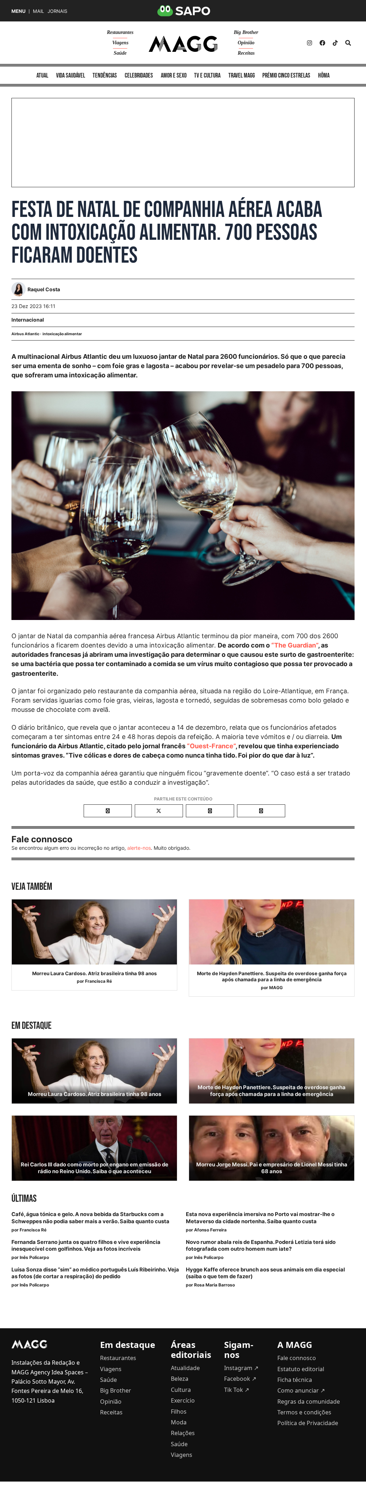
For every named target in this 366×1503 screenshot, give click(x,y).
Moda (179, 1422)
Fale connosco (296, 1358)
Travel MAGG (241, 75)
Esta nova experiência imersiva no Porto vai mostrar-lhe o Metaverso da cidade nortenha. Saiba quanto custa (260, 1217)
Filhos (179, 1411)
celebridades (139, 75)
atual (42, 75)
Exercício (183, 1400)
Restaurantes (120, 32)
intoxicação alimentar (62, 334)
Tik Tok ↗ (236, 1390)
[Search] (348, 42)
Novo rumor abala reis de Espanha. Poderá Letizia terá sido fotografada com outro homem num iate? (261, 1245)
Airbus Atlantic (25, 334)
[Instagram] (309, 42)
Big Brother (246, 32)
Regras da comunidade (308, 1401)
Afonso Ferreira (210, 1229)
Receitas (246, 53)
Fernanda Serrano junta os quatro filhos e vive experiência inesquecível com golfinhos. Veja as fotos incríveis (85, 1245)
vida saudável (70, 75)
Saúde (120, 53)
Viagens (120, 42)
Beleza (179, 1379)
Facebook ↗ (240, 1379)
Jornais (57, 11)
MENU (18, 11)
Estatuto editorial (300, 1369)
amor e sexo (174, 75)
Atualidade (185, 1368)
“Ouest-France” (211, 746)
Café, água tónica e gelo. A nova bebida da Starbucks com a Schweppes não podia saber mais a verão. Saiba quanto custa (90, 1217)
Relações (183, 1433)
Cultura (181, 1390)
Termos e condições (304, 1412)
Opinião (246, 42)
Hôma (324, 75)
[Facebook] (322, 42)
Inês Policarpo (34, 1257)
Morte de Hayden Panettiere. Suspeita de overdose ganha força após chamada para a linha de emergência (272, 977)
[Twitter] (335, 42)
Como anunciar (301, 1390)
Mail (38, 11)
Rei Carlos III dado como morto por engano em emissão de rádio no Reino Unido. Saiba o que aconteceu (94, 1168)
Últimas (23, 1199)
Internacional (27, 320)
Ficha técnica (294, 1380)
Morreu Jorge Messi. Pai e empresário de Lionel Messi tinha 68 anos (271, 1168)
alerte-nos (139, 848)
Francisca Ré (98, 981)
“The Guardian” (294, 645)
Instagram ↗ (241, 1368)
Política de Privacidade (307, 1423)
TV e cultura (207, 75)
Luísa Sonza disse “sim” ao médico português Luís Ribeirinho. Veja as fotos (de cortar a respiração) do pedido (95, 1273)
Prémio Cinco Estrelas (286, 75)
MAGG (276, 987)
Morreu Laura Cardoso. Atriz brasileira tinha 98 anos (94, 973)
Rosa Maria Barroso (214, 1285)
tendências (105, 75)
